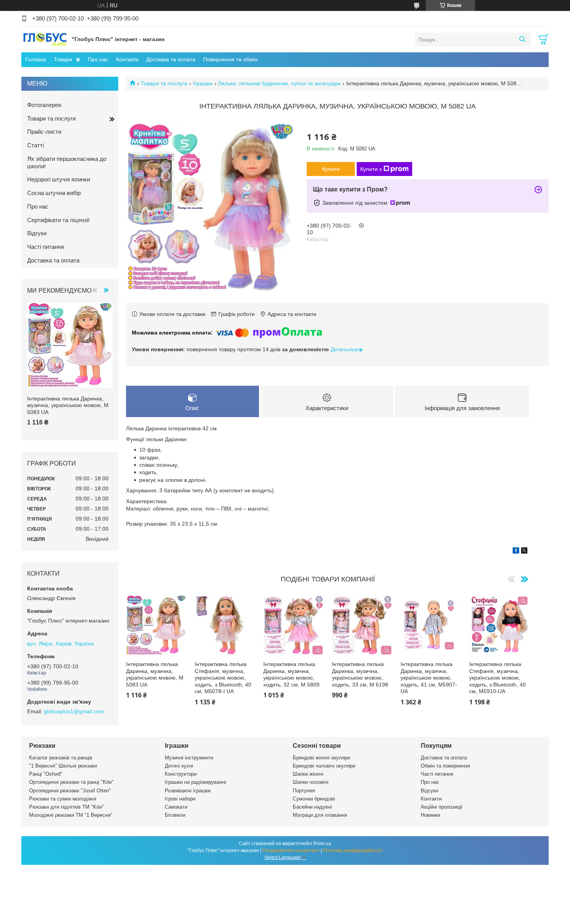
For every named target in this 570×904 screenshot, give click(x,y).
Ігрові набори (180, 799)
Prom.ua (322, 843)
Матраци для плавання (320, 815)
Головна (35, 59)
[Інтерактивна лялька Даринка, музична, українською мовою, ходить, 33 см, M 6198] (362, 625)
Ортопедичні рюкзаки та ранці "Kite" (71, 782)
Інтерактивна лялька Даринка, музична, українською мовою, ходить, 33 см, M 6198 (360, 674)
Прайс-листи (44, 131)
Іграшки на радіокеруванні (195, 782)
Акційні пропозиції (442, 807)
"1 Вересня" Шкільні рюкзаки (63, 766)
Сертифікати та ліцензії (58, 220)
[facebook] (516, 552)
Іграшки (202, 83)
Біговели (175, 815)
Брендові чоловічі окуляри (324, 766)
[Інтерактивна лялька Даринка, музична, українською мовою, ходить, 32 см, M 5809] (293, 625)
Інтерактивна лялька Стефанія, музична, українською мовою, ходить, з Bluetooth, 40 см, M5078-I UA (223, 677)
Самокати (176, 807)
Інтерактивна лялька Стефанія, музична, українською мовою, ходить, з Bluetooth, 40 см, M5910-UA (497, 677)
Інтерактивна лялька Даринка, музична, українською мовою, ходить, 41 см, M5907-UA (429, 677)
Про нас (98, 59)
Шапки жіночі (308, 774)
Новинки (430, 815)
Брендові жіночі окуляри (321, 758)
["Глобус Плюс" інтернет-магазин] (44, 39)
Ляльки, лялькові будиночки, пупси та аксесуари (279, 83)
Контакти (127, 59)
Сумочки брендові (314, 799)
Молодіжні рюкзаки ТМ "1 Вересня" (70, 815)
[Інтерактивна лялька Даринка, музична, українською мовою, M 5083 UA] (156, 625)
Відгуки (37, 233)
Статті (35, 145)
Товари (63, 59)
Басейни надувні (312, 807)
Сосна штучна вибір (54, 193)
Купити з (371, 169)
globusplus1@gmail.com (74, 711)
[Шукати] (522, 40)
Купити (331, 169)
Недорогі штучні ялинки (58, 179)
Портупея (304, 791)
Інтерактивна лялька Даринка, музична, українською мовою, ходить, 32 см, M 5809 (291, 674)
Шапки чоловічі (310, 782)
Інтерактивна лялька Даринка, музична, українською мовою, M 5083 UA (154, 674)
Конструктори (181, 774)
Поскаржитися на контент (291, 850)
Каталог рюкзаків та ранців (60, 758)
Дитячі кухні (179, 766)
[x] (524, 552)
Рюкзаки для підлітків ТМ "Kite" (66, 807)
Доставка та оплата (170, 59)
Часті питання (45, 246)
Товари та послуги (164, 83)
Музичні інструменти (189, 758)
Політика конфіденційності (352, 850)
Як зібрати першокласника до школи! (66, 162)
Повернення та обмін (230, 59)
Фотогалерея (44, 105)
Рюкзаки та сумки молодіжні (62, 799)
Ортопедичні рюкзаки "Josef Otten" (70, 791)
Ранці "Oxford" (45, 774)
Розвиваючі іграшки (188, 791)
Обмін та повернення (445, 766)
